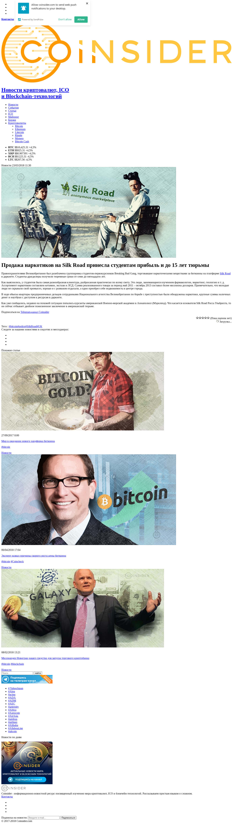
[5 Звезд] (208, 317)
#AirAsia (13, 716)
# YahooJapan (15, 688)
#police (21, 326)
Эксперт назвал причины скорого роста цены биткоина (33, 555)
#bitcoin (13, 326)
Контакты (7, 796)
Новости (13, 104)
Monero (19, 138)
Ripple (18, 135)
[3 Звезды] (202, 317)
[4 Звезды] (205, 317)
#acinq (11, 694)
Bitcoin (19, 126)
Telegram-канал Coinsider (34, 312)
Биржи (12, 119)
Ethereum (20, 129)
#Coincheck (17, 561)
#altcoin (12, 731)
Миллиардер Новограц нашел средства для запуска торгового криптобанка (45, 658)
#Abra (11, 691)
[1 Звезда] (197, 317)
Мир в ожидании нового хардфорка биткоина (28, 441)
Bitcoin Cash (22, 141)
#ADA (12, 697)
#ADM (12, 700)
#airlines (12, 722)
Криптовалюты (17, 123)
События (13, 107)
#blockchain (17, 663)
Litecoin (19, 132)
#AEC (11, 703)
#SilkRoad (31, 326)
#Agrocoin (14, 712)
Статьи (12, 110)
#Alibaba (13, 725)
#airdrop (12, 719)
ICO (10, 113)
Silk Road (225, 273)
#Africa (12, 709)
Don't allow (65, 19)
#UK (39, 326)
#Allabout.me (15, 728)
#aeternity (13, 706)
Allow (81, 19)
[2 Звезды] (200, 317)
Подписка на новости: (14, 817)
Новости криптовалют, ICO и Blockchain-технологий (35, 93)
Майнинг (13, 116)
